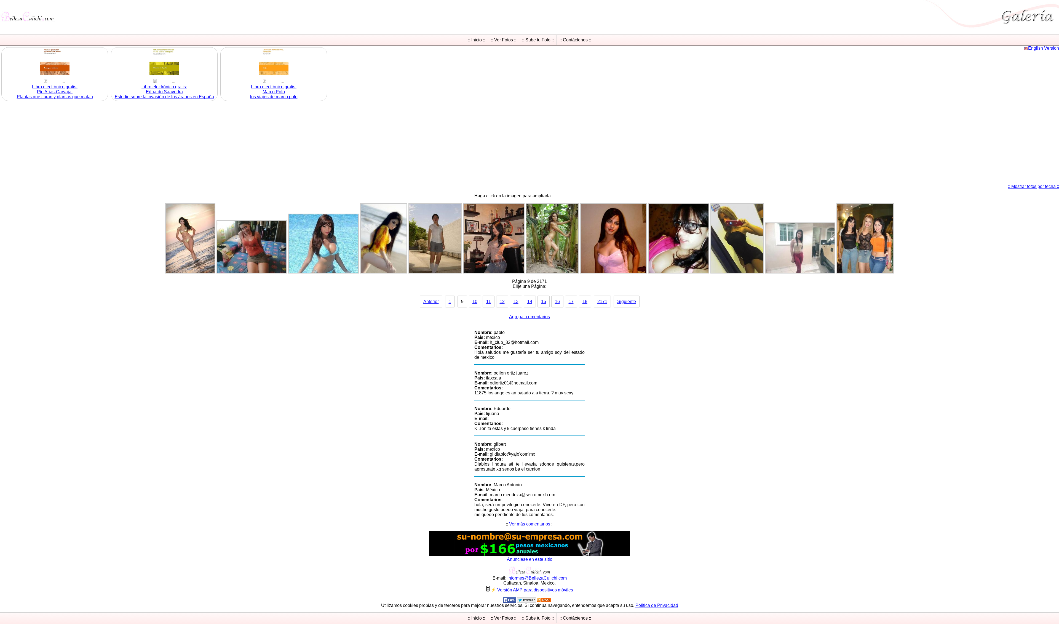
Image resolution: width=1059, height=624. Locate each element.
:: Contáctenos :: (575, 40)
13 (516, 301)
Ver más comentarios (529, 524)
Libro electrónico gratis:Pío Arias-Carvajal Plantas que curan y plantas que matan (55, 91)
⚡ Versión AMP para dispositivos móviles (532, 590)
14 (529, 301)
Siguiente (626, 301)
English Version (1043, 48)
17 (571, 301)
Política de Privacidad (656, 605)
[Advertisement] (529, 141)
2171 (602, 301)
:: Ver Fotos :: (503, 40)
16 (557, 301)
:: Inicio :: (476, 40)
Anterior (431, 301)
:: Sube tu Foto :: (538, 40)
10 (474, 301)
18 (584, 301)
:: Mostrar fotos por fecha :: (1033, 186)
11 (488, 301)
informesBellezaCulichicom (537, 578)
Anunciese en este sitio (529, 559)
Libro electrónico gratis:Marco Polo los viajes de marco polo (274, 91)
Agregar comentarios (529, 316)
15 (543, 301)
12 (502, 301)
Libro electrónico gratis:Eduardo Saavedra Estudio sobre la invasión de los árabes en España (164, 91)
